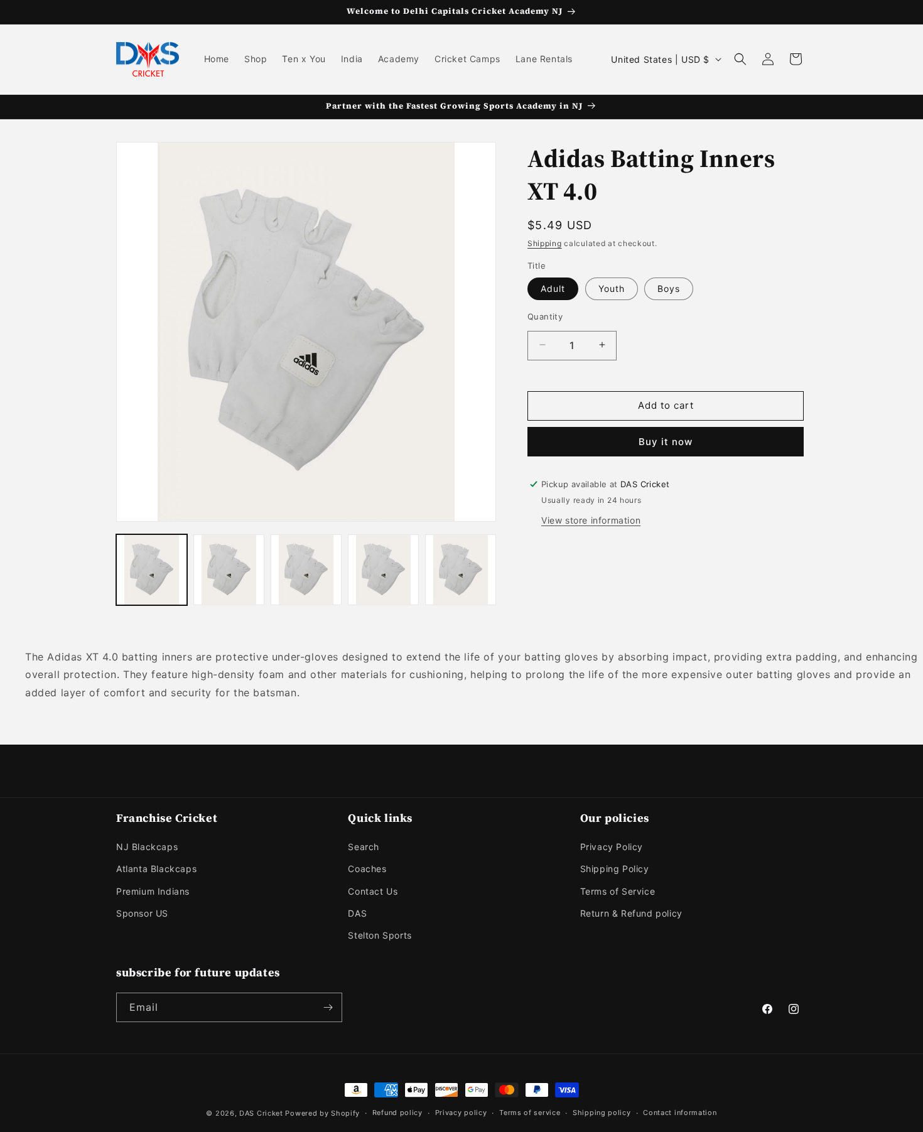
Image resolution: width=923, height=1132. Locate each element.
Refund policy (397, 1112)
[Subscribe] (328, 1007)
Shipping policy (602, 1112)
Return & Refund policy (631, 913)
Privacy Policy (611, 846)
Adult (553, 288)
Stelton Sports (379, 935)
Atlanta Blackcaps (156, 868)
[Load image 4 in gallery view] (383, 569)
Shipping (544, 243)
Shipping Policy (614, 868)
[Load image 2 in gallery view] (228, 569)
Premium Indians (153, 891)
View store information (590, 519)
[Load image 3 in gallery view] (306, 569)
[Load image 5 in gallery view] (460, 569)
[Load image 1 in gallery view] (151, 569)
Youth (611, 288)
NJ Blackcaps (147, 846)
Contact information (679, 1112)
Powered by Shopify (322, 1113)
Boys (668, 288)
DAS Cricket (261, 1113)
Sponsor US (142, 913)
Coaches (367, 868)
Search (363, 846)
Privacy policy (461, 1112)
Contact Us (372, 891)
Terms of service (529, 1112)
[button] (740, 59)
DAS (357, 913)
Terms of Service (618, 891)
